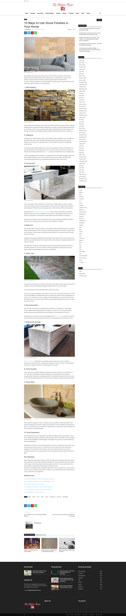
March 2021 (82, 154)
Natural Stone (52, 496)
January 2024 (82, 80)
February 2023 (82, 104)
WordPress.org (82, 276)
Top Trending (82, 258)
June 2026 (81, 60)
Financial (81, 218)
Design (29, 496)
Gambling (81, 223)
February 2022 (82, 130)
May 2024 (81, 73)
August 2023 (82, 91)
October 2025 (82, 67)
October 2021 (82, 139)
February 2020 (82, 174)
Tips (80, 253)
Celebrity (81, 205)
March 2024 (82, 75)
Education (40, 13)
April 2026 (81, 62)
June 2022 (81, 121)
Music (80, 242)
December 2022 (83, 108)
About (67, 614)
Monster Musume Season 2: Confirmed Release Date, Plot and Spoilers (67, 580)
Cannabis (81, 198)
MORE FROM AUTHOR (41, 535)
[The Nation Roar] (63, 7)
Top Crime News (83, 255)
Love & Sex (81, 238)
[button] (100, 13)
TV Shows (71, 13)
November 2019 (83, 181)
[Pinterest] (32, 32)
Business (32, 13)
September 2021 (83, 141)
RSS (101, 614)
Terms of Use (91, 614)
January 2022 (82, 132)
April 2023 (81, 100)
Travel (88, 13)
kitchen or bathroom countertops (41, 211)
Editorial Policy (78, 614)
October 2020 (82, 159)
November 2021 (83, 137)
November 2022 (83, 110)
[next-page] (27, 554)
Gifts (80, 227)
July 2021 (81, 146)
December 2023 (83, 82)
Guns (80, 229)
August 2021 (82, 143)
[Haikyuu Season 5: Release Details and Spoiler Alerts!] (54, 587)
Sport (82, 13)
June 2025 (81, 71)
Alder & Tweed (58, 316)
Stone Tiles (59, 496)
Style (80, 249)
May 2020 (81, 170)
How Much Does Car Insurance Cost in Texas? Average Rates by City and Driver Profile (90, 33)
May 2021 (81, 150)
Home (26, 13)
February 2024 (82, 78)
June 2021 (81, 148)
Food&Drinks (82, 220)
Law (80, 236)
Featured (81, 216)
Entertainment (49, 13)
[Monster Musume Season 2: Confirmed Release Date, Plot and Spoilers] (54, 580)
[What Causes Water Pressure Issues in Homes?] (67, 543)
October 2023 (82, 86)
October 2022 (82, 113)
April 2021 (81, 152)
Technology (82, 251)
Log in (80, 271)
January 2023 (82, 106)
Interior (42, 496)
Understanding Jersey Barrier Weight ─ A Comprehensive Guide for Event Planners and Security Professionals (89, 50)
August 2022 (82, 117)
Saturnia (47, 151)
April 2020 (81, 172)
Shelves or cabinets (29, 361)
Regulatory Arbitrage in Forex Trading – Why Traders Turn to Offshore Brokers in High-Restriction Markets (89, 39)
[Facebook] (25, 32)
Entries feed (82, 273)
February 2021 (82, 156)
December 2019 (83, 178)
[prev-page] (25, 554)
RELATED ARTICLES (29, 535)
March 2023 (82, 102)
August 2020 (82, 163)
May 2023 (81, 97)
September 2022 (83, 115)
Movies (64, 13)
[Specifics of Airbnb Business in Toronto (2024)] (32, 543)
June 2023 (81, 95)
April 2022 (81, 126)
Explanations (82, 214)
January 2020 (82, 176)
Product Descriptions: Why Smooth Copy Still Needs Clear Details (89, 29)
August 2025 (82, 69)
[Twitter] (28, 32)
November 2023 (83, 84)
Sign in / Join (26, 1)
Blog (80, 194)
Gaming (58, 13)
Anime (77, 13)
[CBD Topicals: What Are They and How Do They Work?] (27, 572)
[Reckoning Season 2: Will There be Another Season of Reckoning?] (54, 572)
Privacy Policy (84, 614)
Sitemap (97, 614)
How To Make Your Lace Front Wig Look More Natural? (35, 515)
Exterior (34, 496)
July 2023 (81, 93)
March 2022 (82, 128)
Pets (80, 244)
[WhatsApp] (35, 32)
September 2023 (83, 89)
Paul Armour (27, 29)
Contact (71, 614)
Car (80, 201)
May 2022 (81, 124)
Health (80, 231)
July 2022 (81, 119)
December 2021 (83, 135)
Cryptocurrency (83, 207)
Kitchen (47, 496)
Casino (80, 203)
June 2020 (81, 167)
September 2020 (83, 161)
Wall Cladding (65, 496)
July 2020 (81, 165)
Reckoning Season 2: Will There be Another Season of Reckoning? (67, 572)
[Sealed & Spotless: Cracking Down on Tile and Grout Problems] (49, 543)
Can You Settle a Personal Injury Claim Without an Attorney (63, 515)
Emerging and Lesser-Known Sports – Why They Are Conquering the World (90, 44)
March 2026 (82, 65)
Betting (81, 192)
